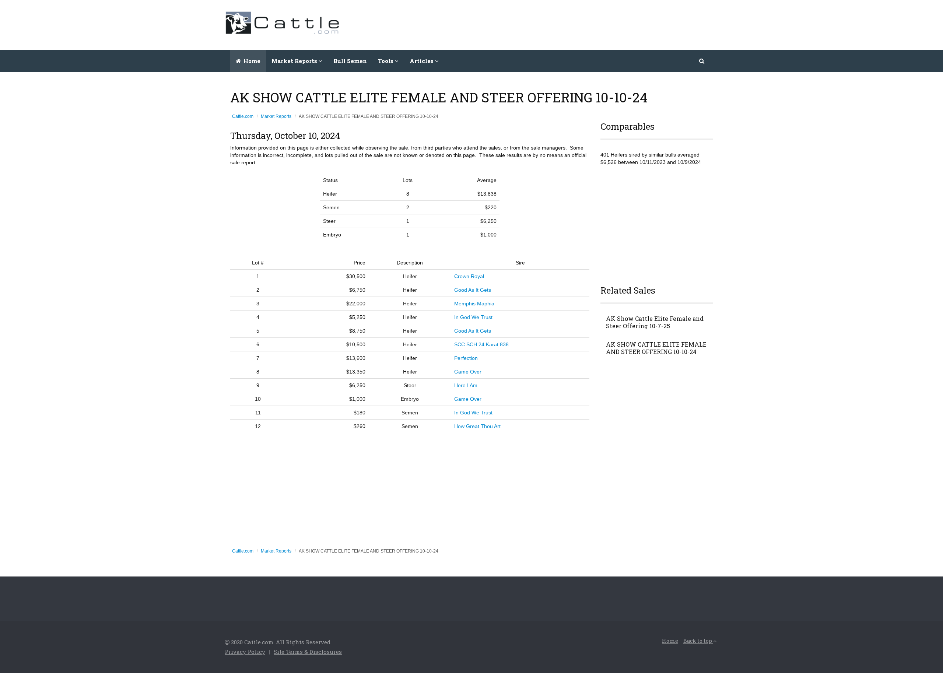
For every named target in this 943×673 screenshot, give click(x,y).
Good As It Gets (472, 290)
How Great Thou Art (477, 426)
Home (251, 60)
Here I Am (465, 385)
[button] (702, 61)
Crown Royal (469, 276)
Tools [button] (386, 60)
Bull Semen (350, 60)
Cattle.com (242, 116)
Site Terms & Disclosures (308, 651)
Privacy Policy (245, 651)
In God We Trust (473, 317)
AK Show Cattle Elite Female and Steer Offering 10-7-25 (655, 322)
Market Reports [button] (295, 60)
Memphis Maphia (474, 303)
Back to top (698, 640)
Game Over (467, 372)
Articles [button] (422, 60)
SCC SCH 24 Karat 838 (481, 344)
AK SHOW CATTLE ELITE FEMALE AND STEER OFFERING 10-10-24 (656, 348)
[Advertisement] (584, 24)
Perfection (466, 358)
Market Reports (276, 116)
